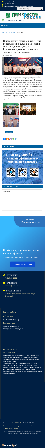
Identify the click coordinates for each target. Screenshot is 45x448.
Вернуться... (9, 132)
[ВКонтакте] (4, 139)
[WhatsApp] (13, 139)
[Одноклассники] (7, 139)
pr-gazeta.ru (16, 422)
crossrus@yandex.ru (10, 2)
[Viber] (10, 139)
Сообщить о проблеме (22, 264)
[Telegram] (16, 139)
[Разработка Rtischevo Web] (19, 444)
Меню (6, 25)
